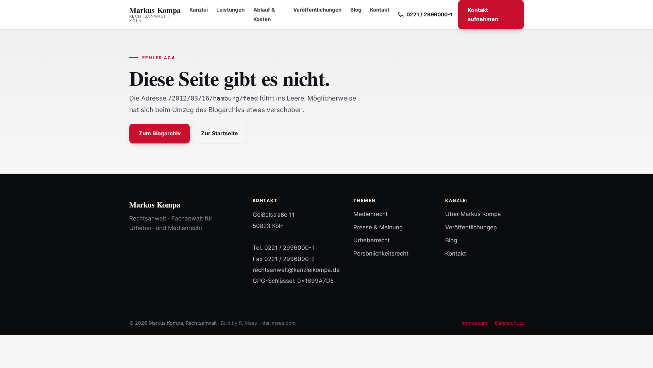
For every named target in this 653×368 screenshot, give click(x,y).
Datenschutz (509, 323)
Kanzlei (198, 9)
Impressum (474, 323)
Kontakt (379, 9)
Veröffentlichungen (317, 9)
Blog (356, 9)
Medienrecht (370, 214)
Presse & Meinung (378, 227)
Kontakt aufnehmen (483, 14)
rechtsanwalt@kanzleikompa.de (296, 269)
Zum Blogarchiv (160, 133)
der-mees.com (279, 323)
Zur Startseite (219, 133)
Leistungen (230, 9)
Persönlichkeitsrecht (380, 253)
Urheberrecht (371, 240)
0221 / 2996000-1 (289, 247)
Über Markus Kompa (473, 214)
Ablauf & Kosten (264, 14)
